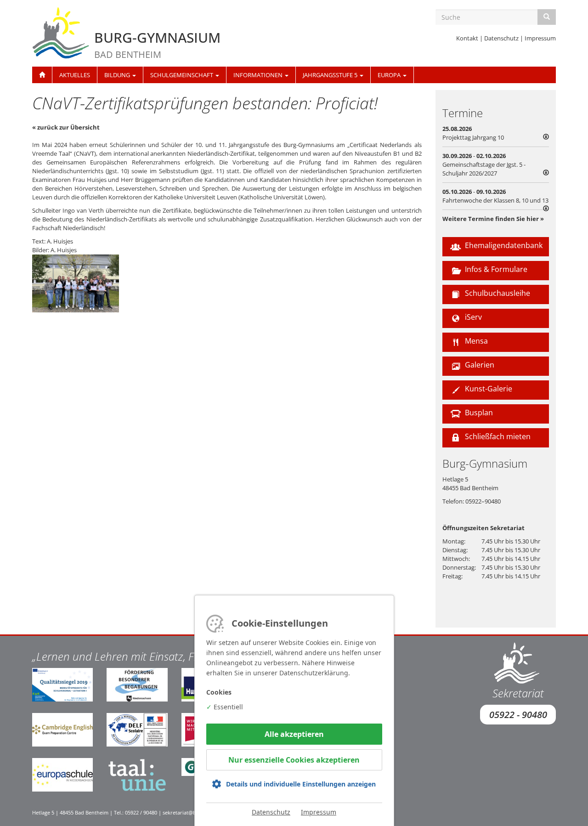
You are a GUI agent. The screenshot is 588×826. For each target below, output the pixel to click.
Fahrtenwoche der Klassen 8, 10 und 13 (495, 200)
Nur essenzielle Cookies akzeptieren (294, 760)
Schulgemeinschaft (182, 75)
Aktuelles (74, 75)
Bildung (117, 75)
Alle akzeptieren (294, 734)
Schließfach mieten (497, 436)
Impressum (540, 38)
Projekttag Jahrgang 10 (473, 137)
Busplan (478, 412)
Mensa (475, 341)
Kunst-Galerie (487, 389)
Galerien (478, 365)
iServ (472, 317)
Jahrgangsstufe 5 (331, 75)
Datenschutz (501, 38)
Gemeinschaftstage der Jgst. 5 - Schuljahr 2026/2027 (484, 168)
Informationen (258, 75)
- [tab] (484, 164)
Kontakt (467, 38)
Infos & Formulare (495, 269)
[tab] (495, 133)
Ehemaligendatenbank (503, 245)
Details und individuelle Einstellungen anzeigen (301, 784)
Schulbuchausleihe (496, 293)
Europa (390, 75)
